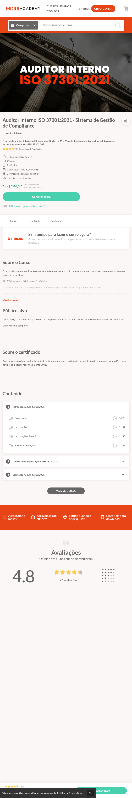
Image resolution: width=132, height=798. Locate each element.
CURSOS (52, 6)
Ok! (90, 793)
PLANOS (65, 6)
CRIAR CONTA (103, 8)
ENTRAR (84, 8)
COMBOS (53, 11)
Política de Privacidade (69, 793)
